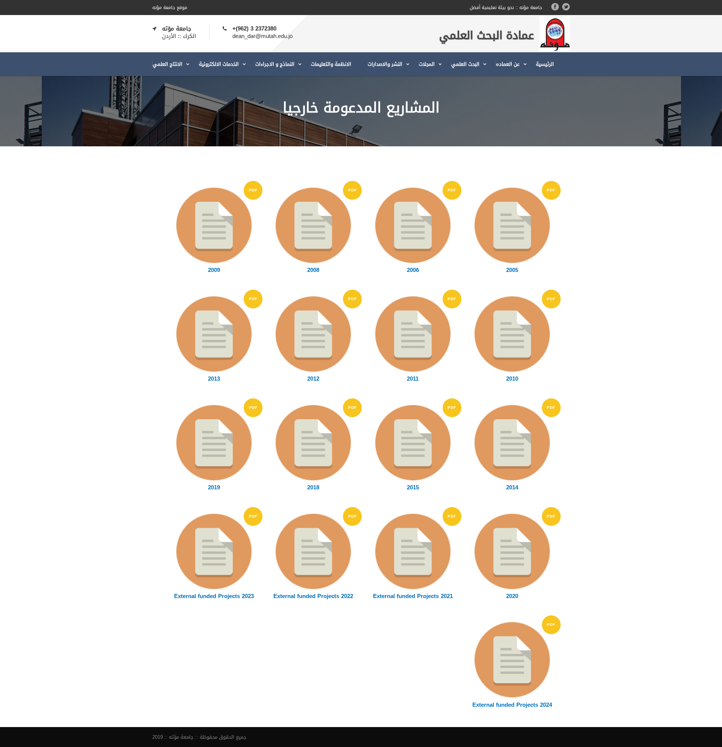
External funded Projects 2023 (214, 596)
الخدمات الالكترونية (219, 64)
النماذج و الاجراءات (274, 64)
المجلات (427, 64)
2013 (214, 379)
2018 (313, 487)
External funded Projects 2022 (313, 596)
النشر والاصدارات (385, 64)
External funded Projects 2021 (413, 596)
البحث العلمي (465, 64)
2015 (413, 487)
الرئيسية (545, 64)
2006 (413, 270)
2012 (313, 379)
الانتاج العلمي (167, 64)
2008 (313, 270)
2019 (214, 487)
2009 (214, 270)
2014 (512, 487)
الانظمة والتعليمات (331, 64)
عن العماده (508, 64)
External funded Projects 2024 (512, 705)
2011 (413, 379)
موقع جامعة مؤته (169, 7)
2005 (512, 270)
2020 (512, 596)
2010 (512, 379)
